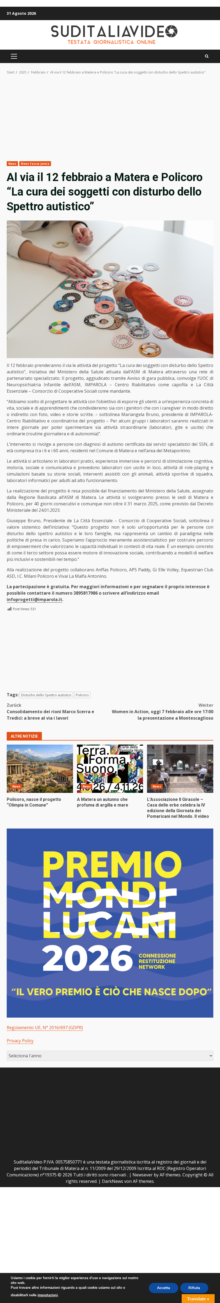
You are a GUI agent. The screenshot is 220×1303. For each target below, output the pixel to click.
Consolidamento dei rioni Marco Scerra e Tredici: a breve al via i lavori (50, 711)
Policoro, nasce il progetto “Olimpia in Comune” (40, 769)
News (12, 163)
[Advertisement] (110, 121)
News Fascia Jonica (35, 163)
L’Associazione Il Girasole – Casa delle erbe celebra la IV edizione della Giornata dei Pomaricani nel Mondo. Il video (180, 769)
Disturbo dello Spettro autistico (46, 695)
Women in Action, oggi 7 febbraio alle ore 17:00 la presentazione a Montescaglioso (162, 711)
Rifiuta (194, 1287)
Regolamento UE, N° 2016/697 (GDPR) (45, 1027)
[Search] (206, 56)
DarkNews (112, 1181)
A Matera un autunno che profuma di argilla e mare (110, 769)
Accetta (163, 1287)
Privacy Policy (20, 1041)
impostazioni (48, 1295)
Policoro (82, 695)
